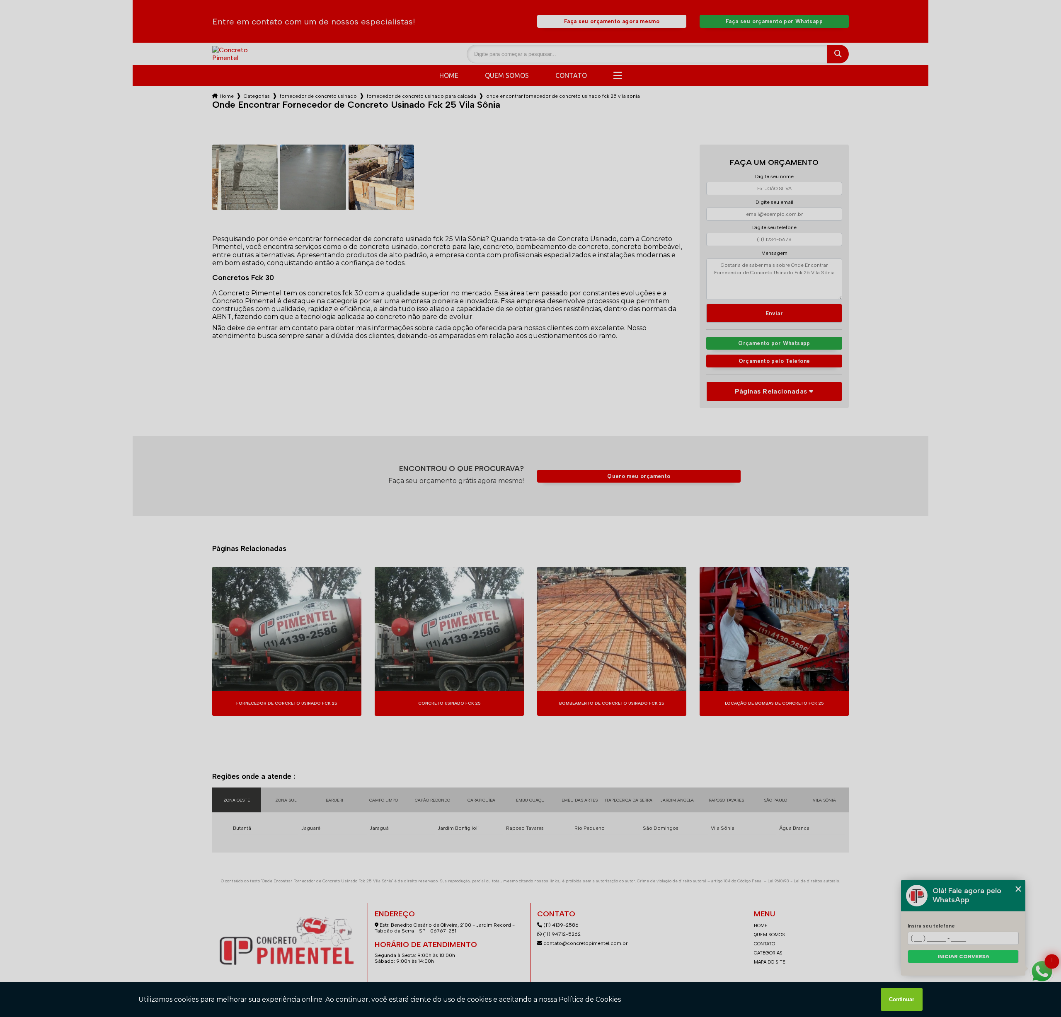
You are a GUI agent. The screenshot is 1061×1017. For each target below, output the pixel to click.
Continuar (901, 999)
